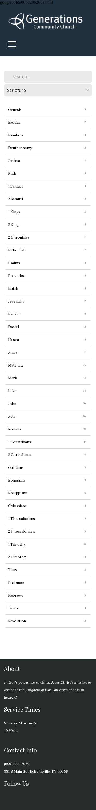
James (13, 608)
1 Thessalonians (21, 518)
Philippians (17, 493)
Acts (11, 416)
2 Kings (14, 224)
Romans (14, 429)
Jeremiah (16, 301)
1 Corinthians (19, 441)
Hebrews (15, 595)
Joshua (14, 160)
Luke (12, 390)
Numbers (16, 135)
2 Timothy (16, 557)
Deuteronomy (20, 147)
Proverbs (16, 275)
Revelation (17, 620)
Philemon (16, 582)
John (12, 403)
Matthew (15, 365)
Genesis (15, 109)
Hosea (13, 339)
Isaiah (13, 288)
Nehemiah (17, 250)
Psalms (14, 262)
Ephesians (16, 480)
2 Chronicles (19, 237)
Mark (12, 378)
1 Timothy (16, 544)
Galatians (15, 467)
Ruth (12, 173)
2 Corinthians (19, 454)
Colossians (17, 505)
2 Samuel (15, 199)
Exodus (14, 122)
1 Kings (14, 211)
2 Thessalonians (21, 531)
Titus (12, 569)
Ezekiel (14, 314)
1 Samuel (15, 186)
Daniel (13, 326)
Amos (13, 352)
